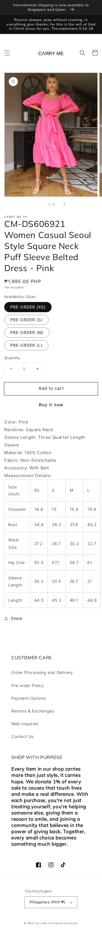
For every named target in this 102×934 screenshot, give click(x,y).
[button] (7, 53)
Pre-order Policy (27, 685)
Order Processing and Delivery (42, 672)
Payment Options (28, 698)
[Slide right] (64, 204)
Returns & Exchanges (32, 711)
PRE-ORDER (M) (27, 332)
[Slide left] (38, 204)
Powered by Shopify (65, 923)
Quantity (12, 358)
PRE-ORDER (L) (26, 345)
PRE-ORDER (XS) (28, 307)
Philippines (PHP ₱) (47, 902)
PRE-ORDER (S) (26, 319)
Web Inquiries (25, 723)
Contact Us (22, 736)
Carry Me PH (43, 923)
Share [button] (16, 618)
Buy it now (51, 404)
